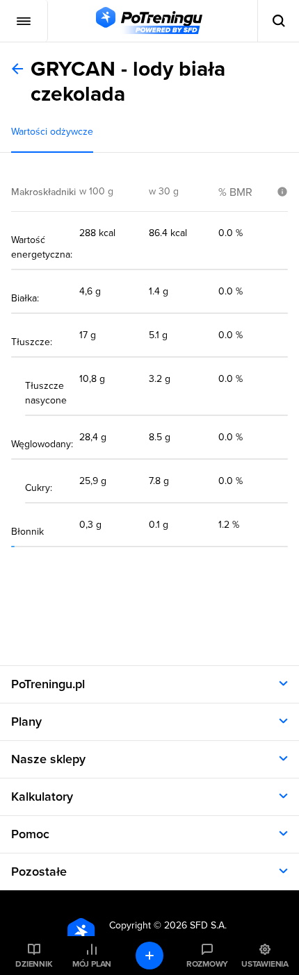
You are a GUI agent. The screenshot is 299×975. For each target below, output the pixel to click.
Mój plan (91, 964)
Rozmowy (207, 964)
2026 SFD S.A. (195, 925)
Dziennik (33, 964)
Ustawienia (265, 964)
